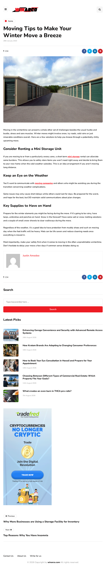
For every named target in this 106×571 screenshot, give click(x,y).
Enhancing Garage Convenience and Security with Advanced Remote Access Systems (63, 332)
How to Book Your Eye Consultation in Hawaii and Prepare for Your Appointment (57, 362)
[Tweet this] (89, 51)
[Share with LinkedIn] (95, 51)
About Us (21, 556)
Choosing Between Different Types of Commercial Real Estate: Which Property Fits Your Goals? (59, 377)
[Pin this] (100, 51)
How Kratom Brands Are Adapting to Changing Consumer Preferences (59, 345)
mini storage (74, 156)
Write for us (35, 556)
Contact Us (8, 556)
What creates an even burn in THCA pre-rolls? (47, 391)
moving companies (44, 183)
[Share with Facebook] (84, 51)
